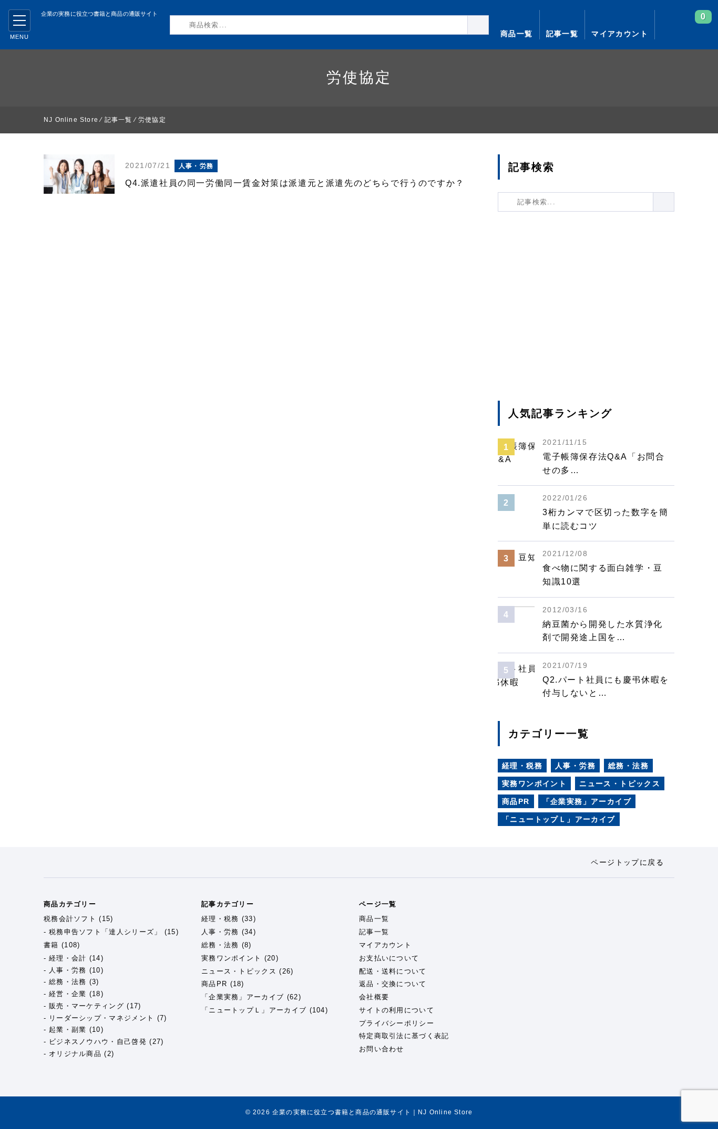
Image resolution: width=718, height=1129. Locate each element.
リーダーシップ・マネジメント (101, 1018)
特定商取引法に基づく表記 (404, 1036)
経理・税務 (522, 765)
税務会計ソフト (70, 919)
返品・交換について (393, 984)
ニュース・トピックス (619, 783)
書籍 (51, 945)
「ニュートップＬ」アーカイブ (559, 819)
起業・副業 (68, 1029)
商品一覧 (516, 33)
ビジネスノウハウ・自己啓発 (98, 1042)
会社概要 (374, 997)
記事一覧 (562, 33)
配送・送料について (393, 971)
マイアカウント (619, 33)
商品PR (516, 801)
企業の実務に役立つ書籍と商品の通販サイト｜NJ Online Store (91, 31)
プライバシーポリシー (396, 1023)
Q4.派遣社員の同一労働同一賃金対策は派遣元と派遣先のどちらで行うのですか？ (295, 183)
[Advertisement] (586, 306)
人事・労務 (196, 166)
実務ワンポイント (534, 783)
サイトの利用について (396, 1010)
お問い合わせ (381, 1049)
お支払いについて (389, 958)
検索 (488, 24)
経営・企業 (68, 994)
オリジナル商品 (75, 1054)
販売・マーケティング (86, 1006)
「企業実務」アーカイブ (586, 801)
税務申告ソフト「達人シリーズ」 (105, 932)
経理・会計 (68, 958)
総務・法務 (628, 765)
